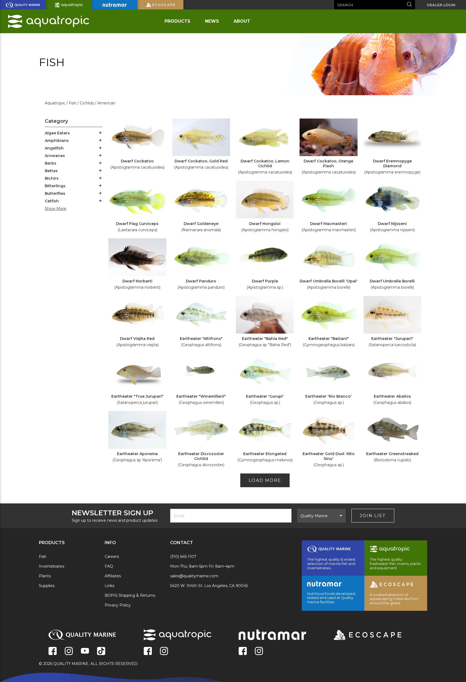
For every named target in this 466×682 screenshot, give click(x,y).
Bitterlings (55, 185)
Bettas (51, 170)
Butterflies (55, 193)
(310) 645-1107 (183, 556)
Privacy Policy (118, 605)
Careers (112, 556)
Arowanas (55, 155)
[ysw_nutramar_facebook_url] (243, 651)
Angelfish (54, 148)
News (212, 21)
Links (109, 585)
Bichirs (52, 178)
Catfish (52, 201)
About (242, 21)
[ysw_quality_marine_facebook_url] (53, 651)
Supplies (46, 585)
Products (177, 21)
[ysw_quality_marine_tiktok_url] (101, 651)
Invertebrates (51, 566)
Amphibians (57, 140)
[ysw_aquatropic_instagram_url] (164, 651)
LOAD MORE (265, 480)
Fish (42, 556)
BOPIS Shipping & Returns (130, 595)
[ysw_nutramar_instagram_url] (259, 651)
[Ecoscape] (361, 635)
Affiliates (113, 576)
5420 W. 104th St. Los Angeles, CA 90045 (209, 585)
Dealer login (441, 5)
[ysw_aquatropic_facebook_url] (148, 651)
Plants (45, 576)
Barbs (50, 163)
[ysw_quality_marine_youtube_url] (85, 651)
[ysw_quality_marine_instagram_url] (69, 651)
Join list (373, 515)
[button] (100, 133)
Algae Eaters (57, 133)
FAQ (109, 566)
